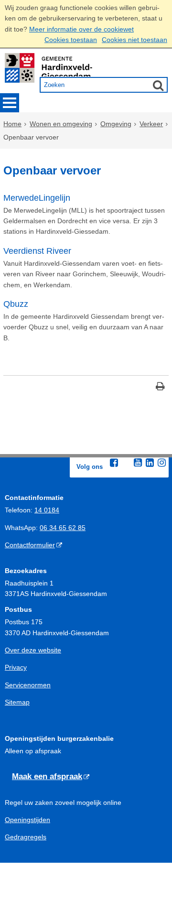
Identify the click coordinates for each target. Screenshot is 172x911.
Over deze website (33, 650)
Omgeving (115, 124)
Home (12, 124)
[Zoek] (158, 85)
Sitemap (17, 702)
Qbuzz (15, 304)
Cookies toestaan (70, 39)
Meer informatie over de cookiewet (81, 29)
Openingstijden (27, 820)
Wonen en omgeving (61, 124)
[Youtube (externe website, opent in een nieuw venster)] (138, 462)
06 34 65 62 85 (63, 527)
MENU (9, 102)
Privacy (16, 667)
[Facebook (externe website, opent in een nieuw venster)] (114, 462)
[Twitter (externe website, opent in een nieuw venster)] (126, 463)
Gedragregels (25, 837)
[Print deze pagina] (160, 387)
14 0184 (46, 510)
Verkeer (151, 124)
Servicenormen (28, 685)
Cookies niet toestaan (134, 39)
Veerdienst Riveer (37, 251)
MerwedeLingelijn (36, 198)
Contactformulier (30, 545)
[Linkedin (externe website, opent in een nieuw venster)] (150, 462)
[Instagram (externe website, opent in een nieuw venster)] (162, 462)
